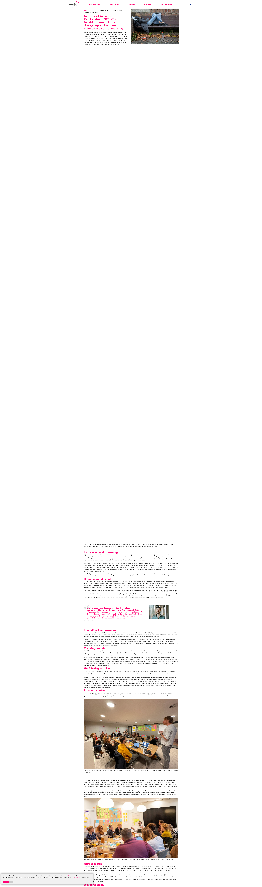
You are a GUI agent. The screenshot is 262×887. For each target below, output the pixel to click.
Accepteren (5, 881)
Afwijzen (11, 881)
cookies (68, 875)
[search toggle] (187, 4)
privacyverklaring (76, 877)
